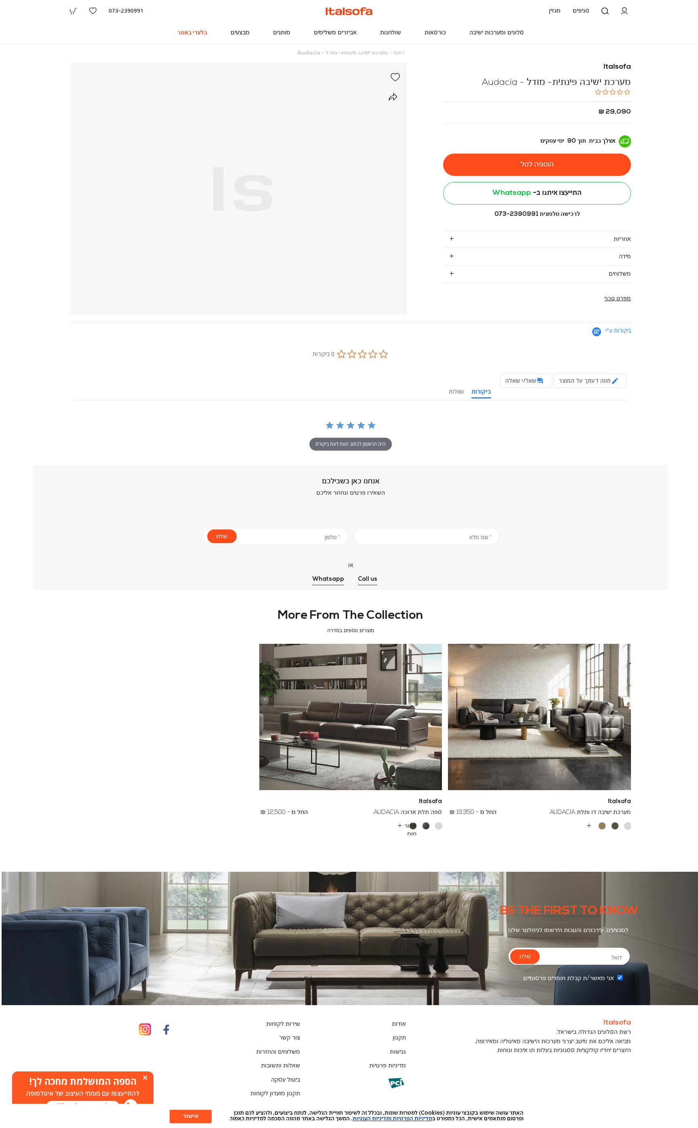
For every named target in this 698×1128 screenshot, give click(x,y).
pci (383, 1089)
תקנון (399, 1038)
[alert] (82, 1093)
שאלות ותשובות (280, 1066)
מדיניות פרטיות (387, 1066)
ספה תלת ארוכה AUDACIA (408, 813)
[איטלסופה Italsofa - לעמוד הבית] (349, 11)
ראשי (398, 53)
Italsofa (617, 67)
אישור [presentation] (190, 1116)
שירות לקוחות (283, 1024)
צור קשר (289, 1038)
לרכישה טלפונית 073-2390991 (537, 214)
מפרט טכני (617, 299)
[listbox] (539, 826)
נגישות (398, 1052)
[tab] (537, 239)
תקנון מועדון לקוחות (275, 1094)
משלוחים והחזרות (278, 1052)
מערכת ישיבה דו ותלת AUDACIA (590, 813)
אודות (399, 1024)
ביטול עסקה (285, 1080)
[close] (145, 1077)
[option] (627, 825)
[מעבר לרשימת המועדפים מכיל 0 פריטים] (93, 11)
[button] (624, 11)
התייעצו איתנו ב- (537, 193)
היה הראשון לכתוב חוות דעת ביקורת (350, 444)
